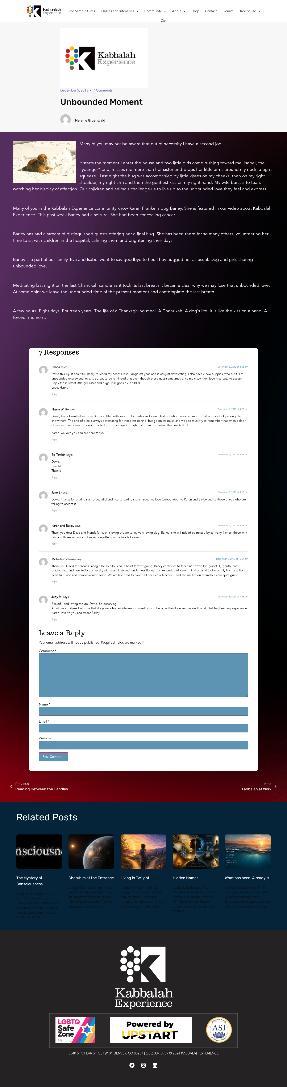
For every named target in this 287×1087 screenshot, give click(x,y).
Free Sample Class (81, 11)
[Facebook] (132, 1065)
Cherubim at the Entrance (91, 878)
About (176, 11)
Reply (54, 394)
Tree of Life (248, 11)
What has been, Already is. (247, 878)
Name (44, 704)
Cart (164, 20)
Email (44, 721)
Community (153, 11)
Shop (195, 11)
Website (45, 738)
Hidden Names (185, 878)
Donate (228, 11)
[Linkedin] (155, 1065)
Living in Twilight (135, 878)
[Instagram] (143, 1065)
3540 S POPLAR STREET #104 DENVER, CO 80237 (105, 1053)
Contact (211, 11)
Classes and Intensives (117, 11)
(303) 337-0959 (157, 1053)
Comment (47, 651)
